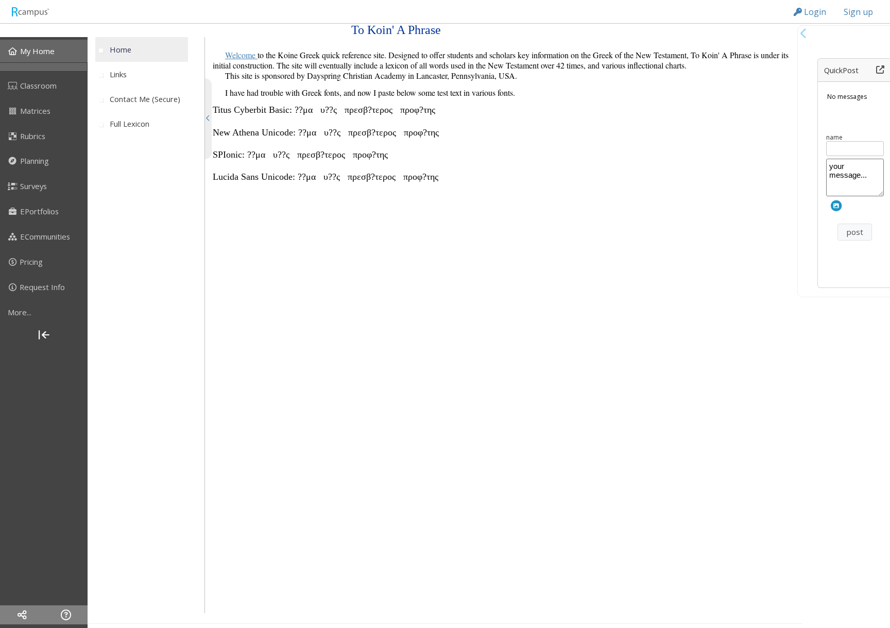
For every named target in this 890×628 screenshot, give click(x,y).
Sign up (858, 12)
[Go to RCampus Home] (30, 11)
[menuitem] (44, 51)
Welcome (241, 54)
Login (814, 12)
